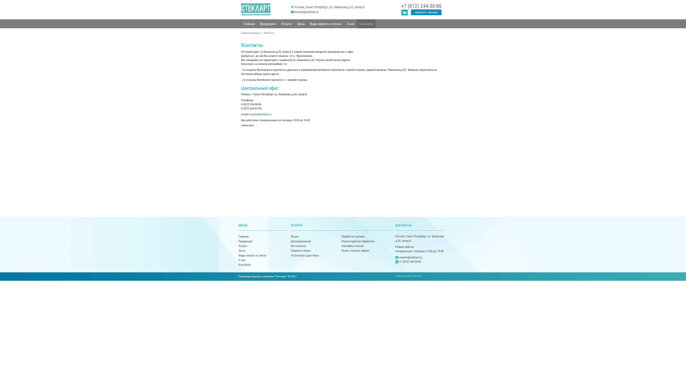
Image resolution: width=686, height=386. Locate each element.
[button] (268, 23)
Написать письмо (426, 12)
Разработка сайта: (408, 276)
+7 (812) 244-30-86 (421, 6)
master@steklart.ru (307, 12)
